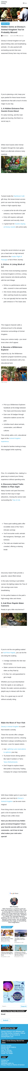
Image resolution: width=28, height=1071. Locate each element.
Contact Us (5, 1060)
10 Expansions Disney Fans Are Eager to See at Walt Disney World (21, 954)
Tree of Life (16, 500)
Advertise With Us (7, 1063)
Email (3, 1014)
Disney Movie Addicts (8, 1047)
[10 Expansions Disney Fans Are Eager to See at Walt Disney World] (21, 948)
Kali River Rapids (9, 653)
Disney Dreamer (6, 1052)
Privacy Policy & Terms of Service (12, 1065)
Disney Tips (5, 1049)
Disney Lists (5, 23)
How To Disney (6, 1050)
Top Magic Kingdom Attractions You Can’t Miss (20, 939)
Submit (5, 1020)
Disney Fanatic (6, 1046)
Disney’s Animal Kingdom (10, 726)
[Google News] (14, 893)
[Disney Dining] (5, 3)
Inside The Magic (7, 1053)
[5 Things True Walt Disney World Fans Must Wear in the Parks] (7, 933)
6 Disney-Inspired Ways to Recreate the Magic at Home (7, 954)
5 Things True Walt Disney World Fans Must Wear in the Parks (7, 939)
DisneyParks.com (7, 1037)
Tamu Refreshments (11, 762)
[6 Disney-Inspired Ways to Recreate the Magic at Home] (7, 948)
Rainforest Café (19, 196)
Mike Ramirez (5, 35)
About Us (4, 1062)
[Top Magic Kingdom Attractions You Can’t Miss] (21, 933)
